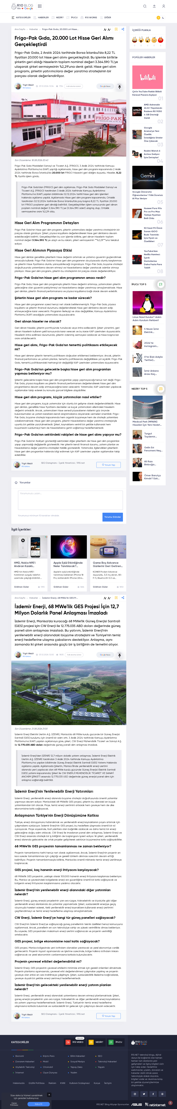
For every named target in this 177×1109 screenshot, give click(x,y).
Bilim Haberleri (78, 1056)
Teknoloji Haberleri (107, 1062)
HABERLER (43, 18)
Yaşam (101, 1067)
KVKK (62, 1083)
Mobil (45, 1062)
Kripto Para (48, 1056)
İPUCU (74, 18)
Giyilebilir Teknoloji (25, 1067)
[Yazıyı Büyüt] (109, 598)
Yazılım (74, 1073)
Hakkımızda (18, 1083)
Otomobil (48, 1067)
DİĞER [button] (107, 18)
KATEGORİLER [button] (23, 18)
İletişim (108, 1083)
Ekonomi (19, 1056)
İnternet (19, 1073)
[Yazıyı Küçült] (105, 598)
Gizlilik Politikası (37, 1083)
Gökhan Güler (21, 587)
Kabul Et (38, 1104)
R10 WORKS (91, 18)
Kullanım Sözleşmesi (80, 1083)
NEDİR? (60, 18)
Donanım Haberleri (24, 1062)
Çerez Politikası (14, 1104)
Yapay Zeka (76, 1067)
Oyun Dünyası (50, 1073)
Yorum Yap (109, 465)
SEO (100, 1056)
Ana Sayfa (20, 29)
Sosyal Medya (78, 1062)
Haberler (33, 29)
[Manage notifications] (170, 1103)
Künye (97, 1083)
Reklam (52, 1083)
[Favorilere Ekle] (116, 29)
